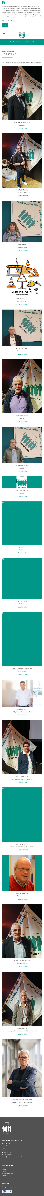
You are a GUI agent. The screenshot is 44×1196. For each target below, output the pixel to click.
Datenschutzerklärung (8, 21)
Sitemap (4, 1175)
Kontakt (4, 1169)
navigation (4, 34)
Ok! (5, 25)
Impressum (5, 1171)
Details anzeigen (23, 128)
